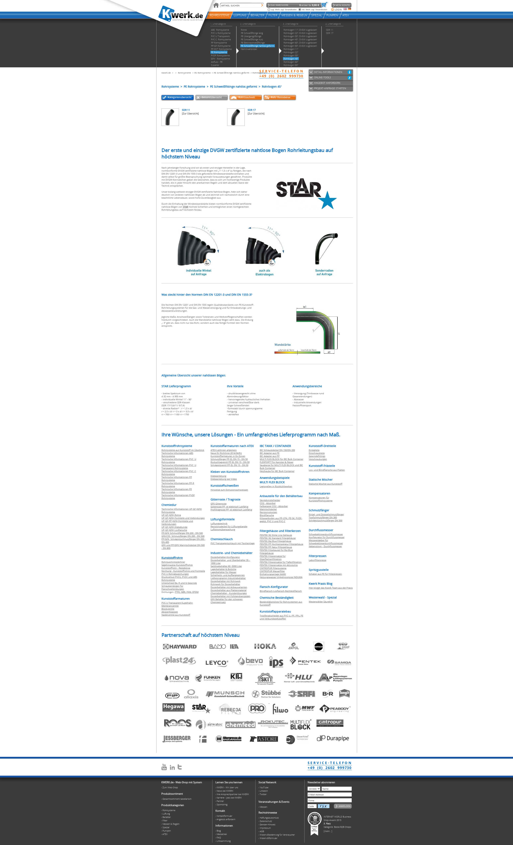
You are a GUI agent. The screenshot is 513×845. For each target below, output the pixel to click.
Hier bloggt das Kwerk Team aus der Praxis (331, 587)
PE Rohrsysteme (202, 72)
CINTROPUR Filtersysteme (273, 568)
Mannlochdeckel (268, 509)
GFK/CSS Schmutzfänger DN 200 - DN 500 (183, 536)
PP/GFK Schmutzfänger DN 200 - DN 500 (182, 533)
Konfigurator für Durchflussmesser (326, 537)
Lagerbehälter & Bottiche (223, 569)
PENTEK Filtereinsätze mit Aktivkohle (279, 565)
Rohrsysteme (184, 72)
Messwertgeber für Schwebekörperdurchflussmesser (326, 542)
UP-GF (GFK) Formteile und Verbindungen (183, 518)
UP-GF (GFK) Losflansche (174, 530)
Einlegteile (314, 450)
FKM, (189, 591)
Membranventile (170, 605)
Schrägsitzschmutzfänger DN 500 (325, 520)
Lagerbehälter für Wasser (223, 572)
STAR (185, 206)
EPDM (195, 591)
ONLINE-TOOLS (322, 77)
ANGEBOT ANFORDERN (327, 83)
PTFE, (178, 591)
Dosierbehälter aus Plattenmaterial (228, 590)
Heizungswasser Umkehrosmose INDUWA (281, 577)
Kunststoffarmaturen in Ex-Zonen (228, 456)
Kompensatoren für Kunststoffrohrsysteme (320, 499)
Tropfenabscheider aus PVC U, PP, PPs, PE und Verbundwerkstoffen (281, 617)
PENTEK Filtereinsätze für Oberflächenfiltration (273, 558)
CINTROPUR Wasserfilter (272, 571)
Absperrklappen (170, 611)
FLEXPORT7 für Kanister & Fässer (276, 462)
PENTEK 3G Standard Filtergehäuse (278, 538)
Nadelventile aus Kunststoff (176, 614)
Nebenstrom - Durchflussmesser (325, 546)
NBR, (184, 591)
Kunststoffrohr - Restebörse (176, 567)
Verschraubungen (318, 459)
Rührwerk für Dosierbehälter (225, 584)
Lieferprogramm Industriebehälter (228, 578)
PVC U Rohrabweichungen (175, 573)
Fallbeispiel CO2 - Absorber (274, 506)
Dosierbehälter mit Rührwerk (225, 581)
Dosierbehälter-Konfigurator (225, 557)
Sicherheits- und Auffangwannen (228, 575)
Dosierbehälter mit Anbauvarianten (229, 587)
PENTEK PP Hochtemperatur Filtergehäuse (281, 544)
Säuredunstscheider (270, 500)
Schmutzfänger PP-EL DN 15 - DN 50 (229, 459)
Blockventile (168, 608)
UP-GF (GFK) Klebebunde (174, 527)
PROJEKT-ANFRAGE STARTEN (330, 88)
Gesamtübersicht (212, 97)
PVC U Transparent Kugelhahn (177, 602)
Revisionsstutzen (268, 512)
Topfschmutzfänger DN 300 (323, 517)
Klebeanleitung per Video (224, 478)
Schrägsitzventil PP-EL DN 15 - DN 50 (229, 465)
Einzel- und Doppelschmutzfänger (326, 514)
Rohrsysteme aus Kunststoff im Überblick (183, 450)
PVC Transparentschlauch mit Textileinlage (232, 543)
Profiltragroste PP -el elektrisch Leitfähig (231, 509)
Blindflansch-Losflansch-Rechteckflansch (281, 590)
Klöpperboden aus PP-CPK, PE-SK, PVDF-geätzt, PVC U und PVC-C (281, 520)
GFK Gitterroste (218, 503)
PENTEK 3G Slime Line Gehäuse (276, 535)
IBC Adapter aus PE (269, 453)
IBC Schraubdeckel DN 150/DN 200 (277, 450)
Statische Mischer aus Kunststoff (325, 483)
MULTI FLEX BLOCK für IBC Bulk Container (281, 459)
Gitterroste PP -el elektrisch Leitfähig (229, 506)
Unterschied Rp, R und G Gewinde (179, 582)
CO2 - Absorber (268, 503)
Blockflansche (267, 515)
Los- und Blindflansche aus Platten (327, 469)
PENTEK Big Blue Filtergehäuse (275, 541)
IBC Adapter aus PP (270, 456)
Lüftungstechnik (219, 523)
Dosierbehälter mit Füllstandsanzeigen (230, 596)
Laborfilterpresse (317, 560)
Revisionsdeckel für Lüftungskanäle (229, 526)
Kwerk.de (166, 72)
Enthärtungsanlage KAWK (273, 574)
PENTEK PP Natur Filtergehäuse (276, 547)
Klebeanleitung (218, 475)
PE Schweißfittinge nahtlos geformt (231, 72)
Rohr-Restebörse (280, 97)
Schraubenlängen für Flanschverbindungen (173, 587)
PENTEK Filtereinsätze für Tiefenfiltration (281, 562)
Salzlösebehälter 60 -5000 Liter (226, 566)
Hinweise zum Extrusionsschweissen (229, 489)
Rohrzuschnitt (246, 97)
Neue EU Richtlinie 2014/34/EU (226, 453)
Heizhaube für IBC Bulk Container (277, 471)
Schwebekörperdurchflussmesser (326, 534)
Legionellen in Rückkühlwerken (276, 486)
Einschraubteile (317, 453)
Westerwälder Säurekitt (321, 601)
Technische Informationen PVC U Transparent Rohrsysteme (179, 467)
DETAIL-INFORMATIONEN (328, 72)
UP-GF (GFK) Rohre (171, 515)
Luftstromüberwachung (223, 529)
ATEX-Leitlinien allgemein (224, 450)
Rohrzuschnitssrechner (173, 561)
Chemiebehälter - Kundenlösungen (229, 593)
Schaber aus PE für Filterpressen (325, 573)
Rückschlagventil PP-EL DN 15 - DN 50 (230, 462)
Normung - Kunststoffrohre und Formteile (183, 570)
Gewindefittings (317, 456)
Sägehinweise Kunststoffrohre (177, 564)
